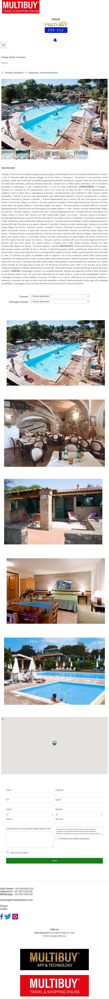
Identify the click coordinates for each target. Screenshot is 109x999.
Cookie (3, 908)
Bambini (59, 809)
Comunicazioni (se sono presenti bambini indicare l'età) (28, 829)
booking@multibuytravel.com (16, 900)
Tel (7, 800)
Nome (9, 790)
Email (58, 800)
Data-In (9, 819)
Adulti (9, 809)
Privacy (4, 906)
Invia (54, 860)
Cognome (59, 790)
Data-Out (59, 819)
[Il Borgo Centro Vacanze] (56, 354)
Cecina (4, 63)
